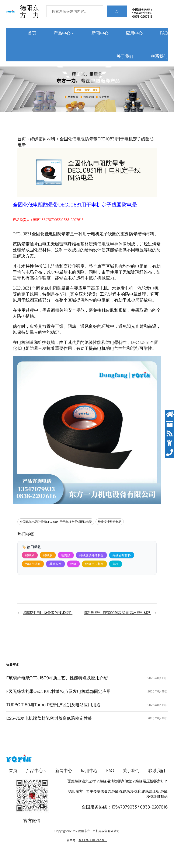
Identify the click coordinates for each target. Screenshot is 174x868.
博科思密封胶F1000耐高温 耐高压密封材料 (117, 612)
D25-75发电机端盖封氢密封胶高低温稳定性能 (49, 718)
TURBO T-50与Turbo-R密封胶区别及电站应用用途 (53, 704)
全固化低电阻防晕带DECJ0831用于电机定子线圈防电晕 (56, 522)
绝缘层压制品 (94, 564)
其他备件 (55, 564)
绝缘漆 (29, 555)
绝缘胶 (47, 555)
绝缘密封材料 (121, 555)
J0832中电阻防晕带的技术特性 (47, 612)
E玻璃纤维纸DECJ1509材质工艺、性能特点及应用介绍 (57, 678)
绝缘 (73, 564)
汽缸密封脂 (33, 564)
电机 (115, 564)
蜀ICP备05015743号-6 (93, 840)
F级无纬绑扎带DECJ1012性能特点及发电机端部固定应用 (58, 691)
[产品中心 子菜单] (73, 33)
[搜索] (117, 11)
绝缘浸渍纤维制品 (109, 522)
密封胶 (65, 555)
